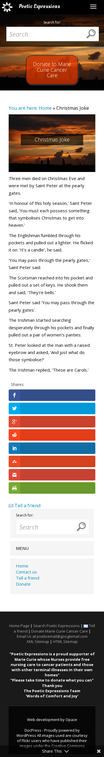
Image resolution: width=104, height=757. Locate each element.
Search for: (52, 22)
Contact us (26, 572)
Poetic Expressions (39, 6)
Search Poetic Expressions (56, 625)
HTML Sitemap (65, 641)
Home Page (19, 625)
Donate (23, 584)
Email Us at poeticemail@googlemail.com (52, 636)
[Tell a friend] (11, 505)
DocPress (33, 730)
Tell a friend (27, 505)
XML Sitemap (38, 641)
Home (45, 108)
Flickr (26, 740)
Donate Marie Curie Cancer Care (59, 631)
